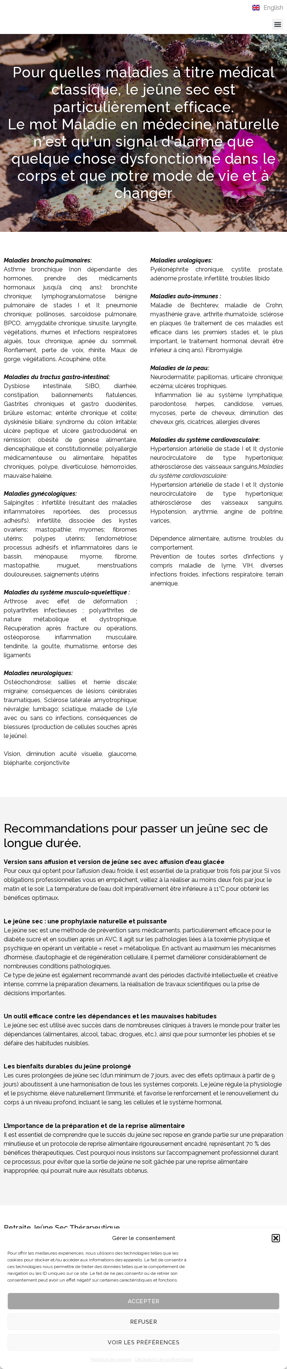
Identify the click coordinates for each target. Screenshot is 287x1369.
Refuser (143, 1322)
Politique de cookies (110, 1359)
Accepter (144, 1301)
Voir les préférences (143, 1342)
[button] (276, 1238)
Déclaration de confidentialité (164, 1359)
